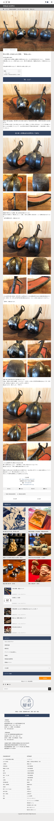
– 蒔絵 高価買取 (30, 768)
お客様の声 (29, 793)
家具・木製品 (5, 793)
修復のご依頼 (29, 780)
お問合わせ (29, 791)
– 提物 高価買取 (30, 777)
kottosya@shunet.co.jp (28, 484)
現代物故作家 (5, 782)
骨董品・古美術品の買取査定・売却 (33, 761)
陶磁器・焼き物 (6, 768)
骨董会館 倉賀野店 (13, 49)
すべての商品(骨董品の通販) (8, 759)
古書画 (4, 780)
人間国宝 (4, 763)
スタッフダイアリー (9, 641)
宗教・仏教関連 (6, 784)
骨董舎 (6, 655)
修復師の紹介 (29, 784)
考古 (4, 796)
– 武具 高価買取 (30, 775)
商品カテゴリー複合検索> (27, 681)
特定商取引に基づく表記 (31, 805)
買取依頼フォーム (30, 802)
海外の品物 (5, 791)
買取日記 (7, 648)
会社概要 (27, 715)
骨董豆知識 (7, 645)
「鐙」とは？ (7, 73)
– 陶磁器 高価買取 (30, 773)
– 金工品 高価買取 (30, 770)
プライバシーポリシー (31, 798)
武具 (4, 777)
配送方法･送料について (31, 809)
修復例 (28, 782)
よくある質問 (29, 796)
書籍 (4, 798)
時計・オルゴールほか (7, 789)
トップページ (29, 759)
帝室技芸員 (5, 766)
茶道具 (4, 786)
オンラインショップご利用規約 (33, 800)
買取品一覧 (29, 763)
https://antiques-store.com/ (28, 479)
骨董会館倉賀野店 (12, 494)
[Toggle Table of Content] (18, 71)
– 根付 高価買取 (30, 766)
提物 (4, 770)
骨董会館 (28, 789)
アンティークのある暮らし (10, 652)
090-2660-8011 (28, 482)
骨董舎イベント (8, 662)
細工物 (4, 773)
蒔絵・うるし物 (6, 775)
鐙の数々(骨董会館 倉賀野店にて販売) (12, 74)
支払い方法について (31, 807)
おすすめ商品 (5, 761)
